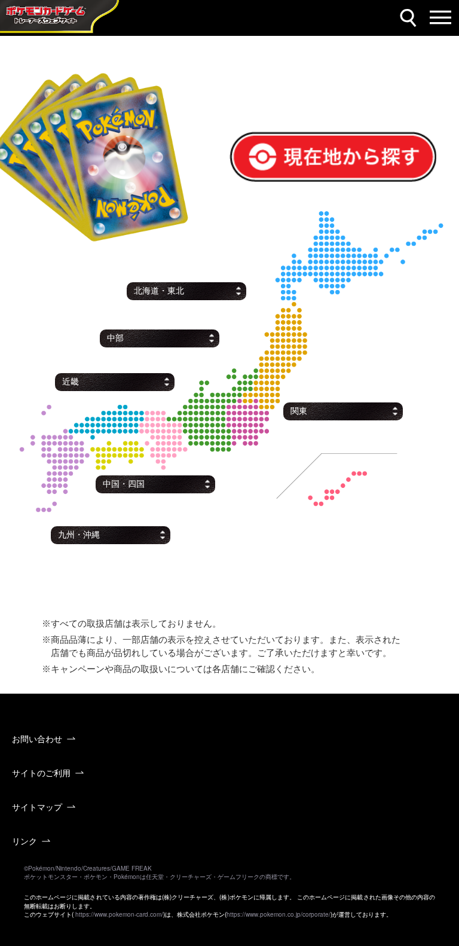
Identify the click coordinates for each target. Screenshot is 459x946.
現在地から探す (267, 139)
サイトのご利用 (41, 773)
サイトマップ (37, 807)
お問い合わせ (37, 738)
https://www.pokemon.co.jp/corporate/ (279, 914)
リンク (24, 841)
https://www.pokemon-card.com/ (119, 914)
